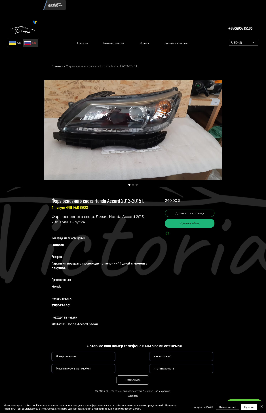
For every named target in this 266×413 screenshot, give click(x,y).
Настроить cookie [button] (203, 407)
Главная (57, 66)
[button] (113, 43)
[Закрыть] (261, 407)
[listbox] (243, 43)
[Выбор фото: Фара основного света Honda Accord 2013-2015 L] (129, 184)
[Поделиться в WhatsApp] (167, 233)
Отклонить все (227, 407)
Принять (249, 407)
